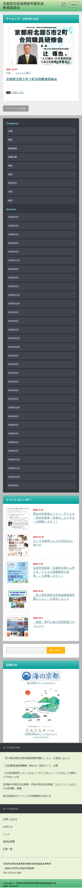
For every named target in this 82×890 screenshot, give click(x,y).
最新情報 (12, 148)
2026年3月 (13, 225)
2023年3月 (13, 277)
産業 (10, 174)
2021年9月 (13, 355)
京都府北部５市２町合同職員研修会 (31, 79)
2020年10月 (14, 407)
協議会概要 (9, 841)
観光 (10, 200)
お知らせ (8, 826)
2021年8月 (13, 364)
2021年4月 (13, 390)
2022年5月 (13, 321)
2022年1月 (13, 329)
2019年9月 (13, 485)
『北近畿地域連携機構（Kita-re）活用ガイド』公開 (30, 765)
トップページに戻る (16, 108)
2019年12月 (14, 459)
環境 (10, 165)
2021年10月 (14, 347)
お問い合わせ (10, 819)
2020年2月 (13, 442)
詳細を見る (18, 92)
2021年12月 (14, 338)
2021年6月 (13, 373)
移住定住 (12, 183)
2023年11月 (14, 260)
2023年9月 (13, 269)
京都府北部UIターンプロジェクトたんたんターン (41, 735)
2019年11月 (14, 468)
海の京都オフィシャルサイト (41, 683)
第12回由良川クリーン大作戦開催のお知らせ (27, 796)
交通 (10, 131)
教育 (10, 139)
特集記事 (12, 157)
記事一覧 (8, 849)
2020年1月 (13, 451)
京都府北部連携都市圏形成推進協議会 (34, 883)
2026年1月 (13, 234)
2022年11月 (14, 295)
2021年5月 (13, 381)
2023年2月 (13, 286)
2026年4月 (13, 217)
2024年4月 (13, 251)
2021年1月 (13, 399)
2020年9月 (13, 416)
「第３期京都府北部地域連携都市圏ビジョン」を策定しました (36, 758)
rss (64, 4)
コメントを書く (23, 73)
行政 (8, 73)
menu (74, 4)
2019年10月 (14, 477)
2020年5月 (13, 425)
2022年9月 (13, 312)
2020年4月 (13, 433)
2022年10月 (14, 303)
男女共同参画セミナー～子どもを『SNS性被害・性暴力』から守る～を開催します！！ (54, 517)
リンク (6, 834)
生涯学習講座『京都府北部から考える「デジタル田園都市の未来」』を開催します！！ (54, 571)
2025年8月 (13, 243)
